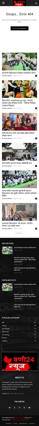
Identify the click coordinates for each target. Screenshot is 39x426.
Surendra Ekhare (7, 75)
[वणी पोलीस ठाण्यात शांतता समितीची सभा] (19, 152)
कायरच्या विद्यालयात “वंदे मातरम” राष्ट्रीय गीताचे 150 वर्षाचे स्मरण (17, 224)
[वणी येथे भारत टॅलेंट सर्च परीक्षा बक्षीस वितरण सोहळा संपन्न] (19, 122)
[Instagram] (24, 408)
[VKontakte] (29, 408)
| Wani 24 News (19, 418)
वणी (3, 69)
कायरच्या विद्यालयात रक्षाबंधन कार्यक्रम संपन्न (19, 73)
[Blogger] (10, 408)
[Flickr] (19, 408)
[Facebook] (14, 408)
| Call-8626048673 (23, 420)
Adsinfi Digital (14, 420)
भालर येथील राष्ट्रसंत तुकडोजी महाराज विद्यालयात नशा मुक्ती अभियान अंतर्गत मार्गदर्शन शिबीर (19, 193)
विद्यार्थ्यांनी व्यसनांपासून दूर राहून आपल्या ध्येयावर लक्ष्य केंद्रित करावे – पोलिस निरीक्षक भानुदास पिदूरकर (19, 103)
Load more (19, 233)
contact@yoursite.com (17, 393)
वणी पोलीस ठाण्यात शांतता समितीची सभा (17, 163)
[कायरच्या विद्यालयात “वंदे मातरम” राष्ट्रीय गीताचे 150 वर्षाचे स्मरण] (19, 212)
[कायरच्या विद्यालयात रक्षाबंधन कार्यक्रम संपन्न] (19, 61)
